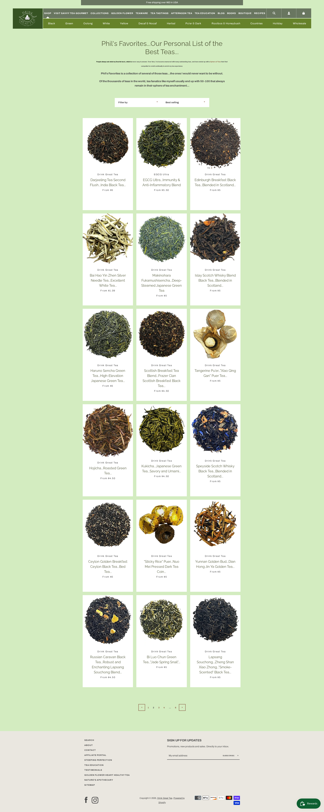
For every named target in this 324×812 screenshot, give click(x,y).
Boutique (245, 13)
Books (231, 13)
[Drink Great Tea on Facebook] (86, 800)
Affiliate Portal (95, 755)
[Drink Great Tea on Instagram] (95, 800)
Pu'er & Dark (193, 23)
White (106, 23)
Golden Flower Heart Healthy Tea (107, 775)
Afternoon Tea (181, 13)
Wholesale (299, 23)
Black (51, 23)
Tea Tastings (160, 13)
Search (89, 740)
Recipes (259, 13)
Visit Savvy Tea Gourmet (71, 13)
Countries (256, 23)
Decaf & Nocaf (148, 23)
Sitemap (89, 785)
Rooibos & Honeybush (226, 23)
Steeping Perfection (98, 760)
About (88, 745)
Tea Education (205, 13)
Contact (90, 750)
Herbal (171, 23)
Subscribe (229, 756)
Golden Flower (122, 13)
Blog (221, 13)
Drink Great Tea (164, 798)
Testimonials (93, 770)
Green (69, 23)
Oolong (88, 23)
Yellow (124, 23)
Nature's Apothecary (98, 780)
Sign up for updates (184, 740)
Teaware (142, 13)
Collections (100, 13)
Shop (47, 13)
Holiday (278, 23)
